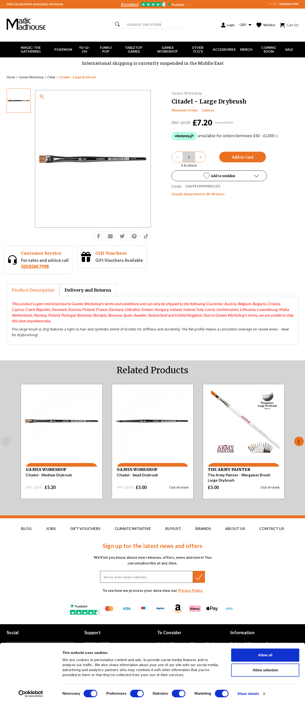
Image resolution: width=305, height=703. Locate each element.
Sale (289, 49)
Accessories (224, 49)
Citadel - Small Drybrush (137, 475)
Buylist (173, 528)
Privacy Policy (190, 590)
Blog (26, 528)
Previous (6, 441)
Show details (248, 694)
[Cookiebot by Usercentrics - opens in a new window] (31, 693)
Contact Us (271, 528)
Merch (246, 49)
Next (299, 441)
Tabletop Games (133, 49)
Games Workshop (167, 49)
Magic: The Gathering (31, 49)
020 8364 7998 (288, 4)
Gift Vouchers (111, 253)
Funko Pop (106, 49)
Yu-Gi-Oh (84, 49)
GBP (243, 25)
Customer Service (41, 253)
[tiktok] (146, 236)
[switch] (137, 693)
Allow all (265, 655)
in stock (189, 165)
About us (235, 528)
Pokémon (63, 49)
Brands (203, 528)
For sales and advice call (45, 263)
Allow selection (265, 670)
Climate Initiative (133, 528)
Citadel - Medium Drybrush (49, 475)
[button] (219, 175)
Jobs (51, 528)
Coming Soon (268, 49)
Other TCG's (197, 49)
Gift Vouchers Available (119, 260)
